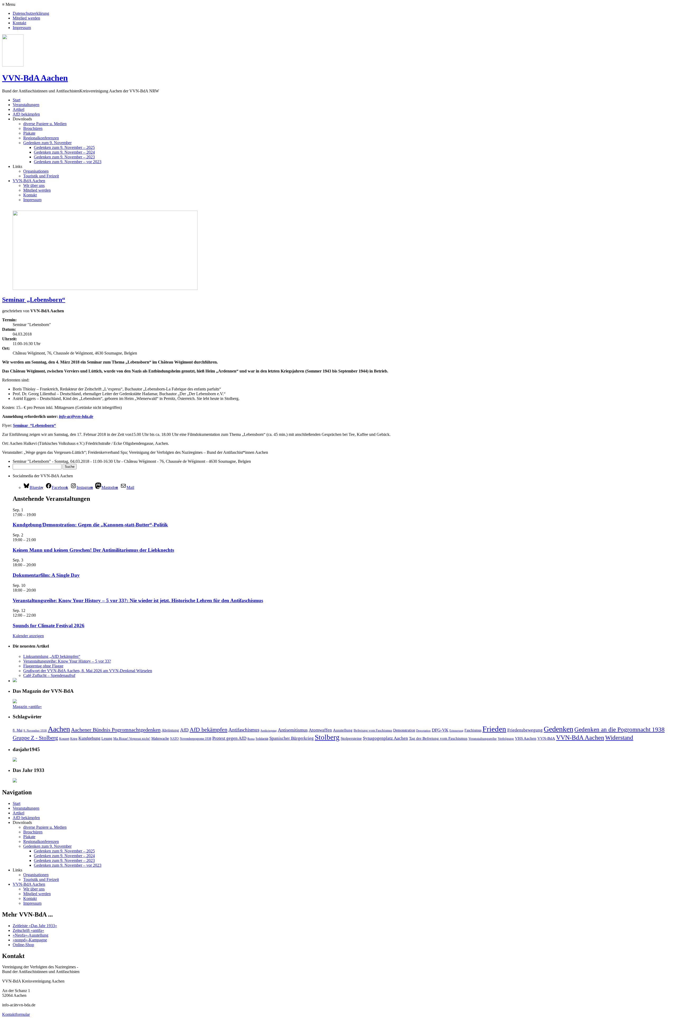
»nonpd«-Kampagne (30, 940)
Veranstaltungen (26, 104)
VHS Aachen (525, 738)
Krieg (73, 738)
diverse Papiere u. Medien (45, 123)
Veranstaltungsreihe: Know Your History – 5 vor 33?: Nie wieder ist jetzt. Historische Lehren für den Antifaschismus (138, 600)
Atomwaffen (320, 730)
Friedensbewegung (525, 730)
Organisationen (36, 171)
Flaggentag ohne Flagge (43, 666)
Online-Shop (23, 944)
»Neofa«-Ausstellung (30, 935)
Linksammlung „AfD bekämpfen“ (51, 656)
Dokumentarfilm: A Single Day (46, 575)
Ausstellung (343, 730)
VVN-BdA (546, 738)
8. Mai (17, 730)
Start (16, 100)
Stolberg (327, 737)
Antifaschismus (243, 730)
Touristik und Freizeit (41, 176)
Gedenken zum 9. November (47, 142)
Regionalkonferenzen (41, 138)
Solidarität (262, 738)
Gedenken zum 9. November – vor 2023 (67, 161)
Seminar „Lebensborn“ (33, 299)
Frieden (494, 729)
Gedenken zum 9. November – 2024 (64, 152)
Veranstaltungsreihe (482, 738)
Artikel (18, 109)
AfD (184, 730)
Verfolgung (506, 738)
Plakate (29, 133)
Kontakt (19, 23)
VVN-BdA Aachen (35, 78)
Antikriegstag (268, 730)
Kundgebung (89, 738)
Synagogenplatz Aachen (385, 738)
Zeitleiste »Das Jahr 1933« (35, 925)
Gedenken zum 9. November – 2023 (64, 157)
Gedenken (558, 729)
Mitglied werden (26, 18)
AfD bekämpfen (26, 114)
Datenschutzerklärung (31, 13)
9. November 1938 (35, 730)
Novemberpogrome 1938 (195, 738)
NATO (174, 738)
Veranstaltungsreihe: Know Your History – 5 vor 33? (67, 661)
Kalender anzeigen (28, 636)
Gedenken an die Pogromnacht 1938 (619, 729)
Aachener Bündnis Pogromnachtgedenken (116, 730)
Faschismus (472, 730)
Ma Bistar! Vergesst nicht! (131, 738)
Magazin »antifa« (27, 706)
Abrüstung (170, 730)
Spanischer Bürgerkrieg (291, 738)
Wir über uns (34, 185)
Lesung (106, 738)
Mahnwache (160, 738)
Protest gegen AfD (229, 738)
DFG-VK (440, 730)
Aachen (59, 729)
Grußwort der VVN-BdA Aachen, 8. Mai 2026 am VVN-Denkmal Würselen (87, 670)
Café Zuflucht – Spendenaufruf (49, 675)
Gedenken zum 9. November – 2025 (64, 147)
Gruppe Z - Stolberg (35, 738)
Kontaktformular (16, 1014)
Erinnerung (456, 730)
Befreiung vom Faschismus (373, 730)
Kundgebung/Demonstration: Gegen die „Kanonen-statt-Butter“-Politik (90, 524)
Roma (251, 738)
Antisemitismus (293, 730)
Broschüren (33, 128)
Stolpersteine (351, 738)
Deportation (423, 730)
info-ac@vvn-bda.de (76, 416)
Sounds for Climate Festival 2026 (48, 625)
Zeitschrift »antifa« (28, 930)
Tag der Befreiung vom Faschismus (438, 738)
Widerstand (619, 737)
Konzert (64, 738)
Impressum (22, 27)
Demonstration (404, 730)
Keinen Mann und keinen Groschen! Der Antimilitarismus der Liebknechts (93, 550)
